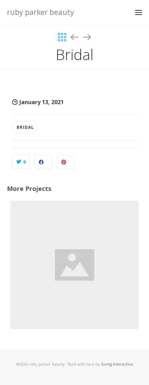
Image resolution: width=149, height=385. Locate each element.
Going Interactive (117, 364)
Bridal (25, 127)
